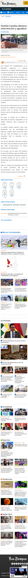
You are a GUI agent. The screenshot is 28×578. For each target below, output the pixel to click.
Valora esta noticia (7, 180)
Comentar (20, 61)
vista (2, 323)
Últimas (12, 12)
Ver (3, 16)
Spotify (27, 564)
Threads (25, 564)
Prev (0, 12)
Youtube (21, 564)
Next (27, 12)
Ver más (3, 234)
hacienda (23, 204)
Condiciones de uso (5, 575)
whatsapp (17, 564)
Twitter (14, 564)
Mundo (18, 12)
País (23, 12)
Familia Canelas (7, 204)
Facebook (12, 564)
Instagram (19, 564)
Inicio (4, 12)
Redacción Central (5, 55)
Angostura (16, 204)
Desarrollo (8, 16)
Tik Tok (23, 564)
